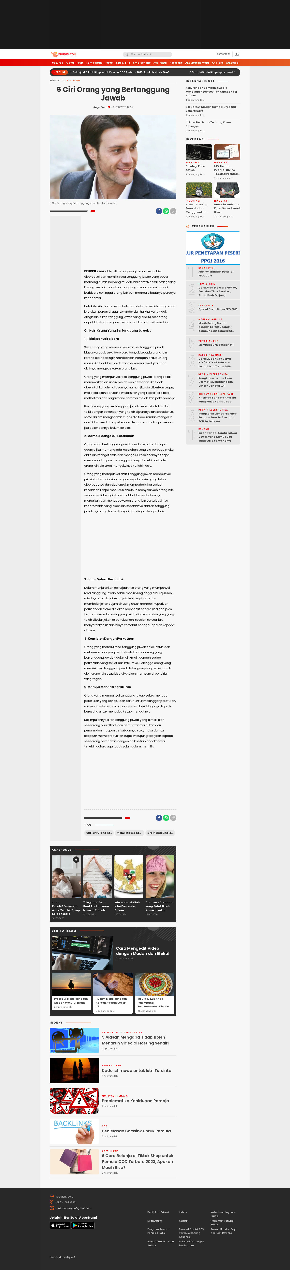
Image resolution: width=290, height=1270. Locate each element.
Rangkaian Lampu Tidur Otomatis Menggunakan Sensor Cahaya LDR (215, 382)
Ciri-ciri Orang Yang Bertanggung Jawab (100, 833)
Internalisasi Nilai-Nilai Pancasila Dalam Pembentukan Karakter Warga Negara (127, 912)
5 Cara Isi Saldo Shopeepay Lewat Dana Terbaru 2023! (192, 72)
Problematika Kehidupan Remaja (135, 1101)
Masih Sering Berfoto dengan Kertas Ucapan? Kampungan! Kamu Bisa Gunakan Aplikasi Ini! (215, 329)
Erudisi (55, 81)
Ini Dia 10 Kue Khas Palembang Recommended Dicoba (153, 1002)
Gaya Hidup (73, 81)
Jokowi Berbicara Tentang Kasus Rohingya (208, 124)
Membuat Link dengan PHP (216, 345)
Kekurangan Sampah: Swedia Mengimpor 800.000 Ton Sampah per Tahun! (211, 91)
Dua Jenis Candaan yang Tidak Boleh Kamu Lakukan (159, 906)
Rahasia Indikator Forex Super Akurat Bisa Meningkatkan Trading (227, 212)
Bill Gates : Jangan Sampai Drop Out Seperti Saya (211, 109)
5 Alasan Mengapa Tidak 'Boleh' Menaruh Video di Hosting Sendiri (135, 1040)
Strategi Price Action (195, 168)
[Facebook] (159, 211)
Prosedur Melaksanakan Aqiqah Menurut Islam (71, 1001)
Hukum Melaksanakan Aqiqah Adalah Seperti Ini (111, 1002)
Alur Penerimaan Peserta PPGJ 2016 (215, 273)
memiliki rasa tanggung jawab (130, 833)
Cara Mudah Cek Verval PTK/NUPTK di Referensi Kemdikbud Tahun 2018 (215, 362)
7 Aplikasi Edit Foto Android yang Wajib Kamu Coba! (217, 399)
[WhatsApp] (166, 211)
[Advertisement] (145, 24)
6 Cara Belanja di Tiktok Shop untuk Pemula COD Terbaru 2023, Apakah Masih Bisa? (85, 72)
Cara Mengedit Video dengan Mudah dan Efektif (143, 951)
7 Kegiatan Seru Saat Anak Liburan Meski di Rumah (96, 906)
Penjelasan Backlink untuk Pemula (136, 1131)
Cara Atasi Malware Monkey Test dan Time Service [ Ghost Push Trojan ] (217, 291)
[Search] (126, 54)
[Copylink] (173, 211)
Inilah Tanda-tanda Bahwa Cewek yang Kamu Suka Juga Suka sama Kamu (217, 437)
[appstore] (60, 1228)
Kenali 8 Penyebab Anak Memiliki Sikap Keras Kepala (66, 910)
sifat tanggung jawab (161, 833)
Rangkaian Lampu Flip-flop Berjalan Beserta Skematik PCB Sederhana (217, 417)
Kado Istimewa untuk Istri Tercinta (136, 1070)
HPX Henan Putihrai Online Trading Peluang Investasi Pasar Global (226, 173)
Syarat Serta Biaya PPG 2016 (218, 309)
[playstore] (82, 1228)
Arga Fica (100, 107)
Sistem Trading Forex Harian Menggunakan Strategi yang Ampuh (196, 212)
